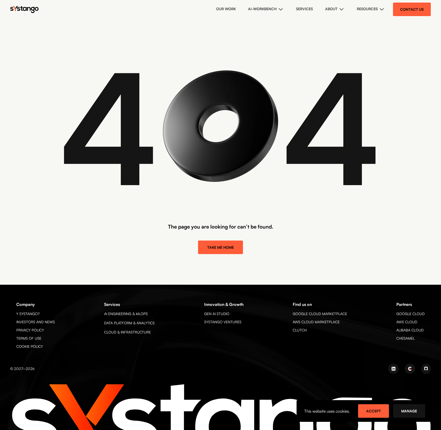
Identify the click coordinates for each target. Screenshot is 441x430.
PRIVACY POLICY (30, 330)
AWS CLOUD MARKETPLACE (316, 322)
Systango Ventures (222, 322)
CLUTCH (300, 330)
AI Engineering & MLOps (126, 314)
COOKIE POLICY (29, 346)
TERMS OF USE (28, 338)
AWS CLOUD (406, 322)
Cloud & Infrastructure (127, 332)
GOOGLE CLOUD (410, 314)
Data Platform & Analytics (129, 323)
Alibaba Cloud (410, 330)
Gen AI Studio (216, 314)
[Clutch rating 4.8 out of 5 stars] (410, 369)
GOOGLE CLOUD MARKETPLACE (320, 314)
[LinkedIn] (393, 369)
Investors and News (35, 322)
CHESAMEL (405, 338)
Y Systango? (28, 314)
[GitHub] (426, 369)
